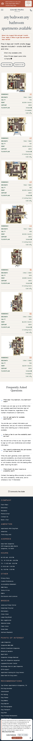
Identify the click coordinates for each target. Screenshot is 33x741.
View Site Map (6, 64)
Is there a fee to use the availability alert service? (17, 435)
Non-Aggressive (6, 620)
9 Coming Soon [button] (27, 286)
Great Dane (4, 629)
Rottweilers (4, 611)
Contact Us (4, 516)
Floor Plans (4, 504)
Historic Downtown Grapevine (10, 648)
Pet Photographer (6, 706)
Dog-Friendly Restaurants (9, 715)
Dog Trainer (4, 697)
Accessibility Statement (8, 584)
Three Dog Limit (6, 534)
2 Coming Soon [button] (27, 154)
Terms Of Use (5, 590)
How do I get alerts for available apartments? (14, 418)
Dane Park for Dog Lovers (9, 675)
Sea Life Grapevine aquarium (10, 660)
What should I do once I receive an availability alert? (14, 470)
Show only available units (13, 53)
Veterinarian (5, 691)
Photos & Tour (5, 513)
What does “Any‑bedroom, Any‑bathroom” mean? (17, 400)
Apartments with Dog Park (9, 528)
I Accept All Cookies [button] (17, 738)
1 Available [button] (28, 373)
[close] (30, 738)
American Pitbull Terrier (8, 605)
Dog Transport (5, 709)
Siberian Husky (5, 623)
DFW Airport (5, 669)
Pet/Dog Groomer (6, 688)
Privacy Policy (5, 578)
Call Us (28, 113)
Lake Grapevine (6, 642)
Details (28, 107)
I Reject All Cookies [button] (22, 734)
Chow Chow (5, 614)
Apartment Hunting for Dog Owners (12, 672)
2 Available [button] (28, 110)
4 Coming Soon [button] (27, 242)
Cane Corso (5, 626)
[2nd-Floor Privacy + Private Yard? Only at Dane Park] (11, 59)
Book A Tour (5, 520)
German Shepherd (6, 632)
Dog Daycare (5, 703)
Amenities (4, 531)
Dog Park (4, 712)
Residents (4, 510)
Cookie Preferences (7, 581)
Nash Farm (4, 654)
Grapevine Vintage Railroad (9, 657)
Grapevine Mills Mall (7, 645)
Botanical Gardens (7, 651)
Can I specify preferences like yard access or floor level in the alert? (17, 450)
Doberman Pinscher (7, 608)
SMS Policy (4, 587)
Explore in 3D (19, 64)
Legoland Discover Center (9, 663)
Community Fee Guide (17, 491)
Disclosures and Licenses (9, 596)
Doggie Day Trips (6, 718)
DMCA (3, 593)
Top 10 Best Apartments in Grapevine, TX (14, 685)
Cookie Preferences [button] (11, 735)
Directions (4, 507)
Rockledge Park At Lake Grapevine (12, 666)
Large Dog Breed (6, 617)
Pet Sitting (4, 694)
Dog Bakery (4, 700)
